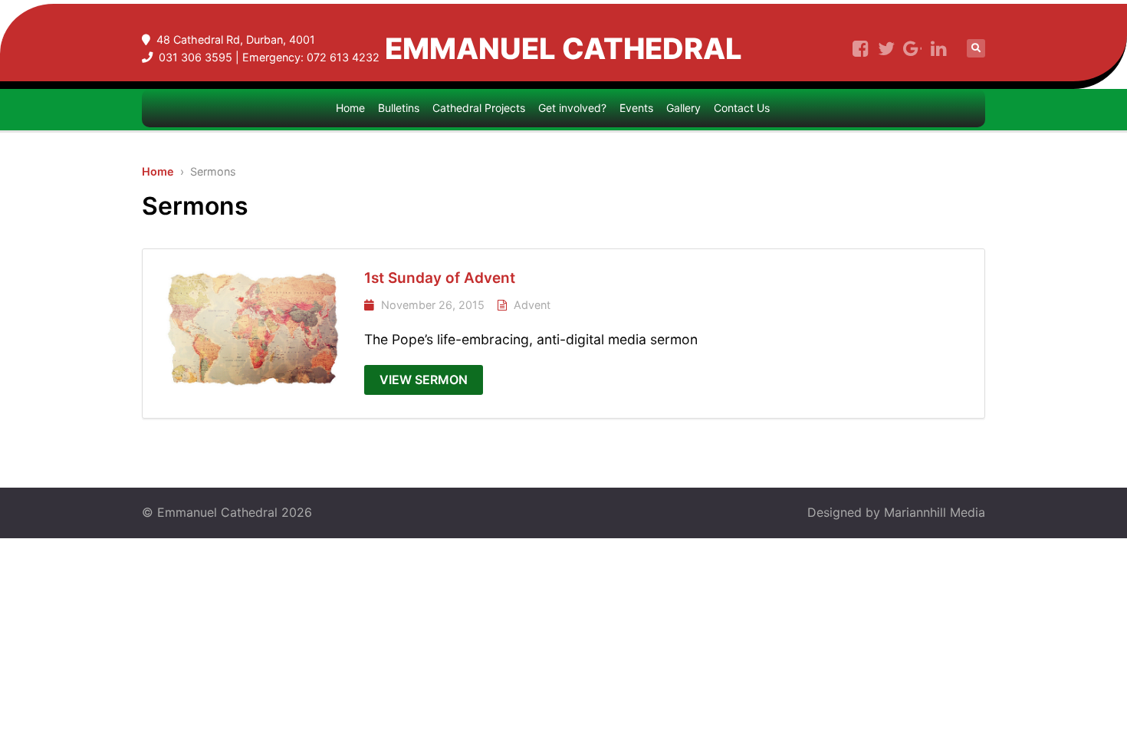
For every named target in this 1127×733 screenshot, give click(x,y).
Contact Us (742, 107)
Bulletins (398, 107)
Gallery (683, 107)
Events (636, 107)
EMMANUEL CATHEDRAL (563, 48)
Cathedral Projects (478, 107)
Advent (532, 304)
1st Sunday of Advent (439, 278)
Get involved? (572, 107)
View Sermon (424, 379)
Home (350, 107)
